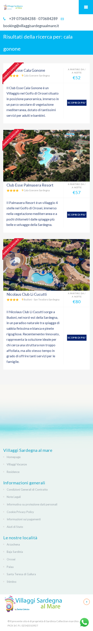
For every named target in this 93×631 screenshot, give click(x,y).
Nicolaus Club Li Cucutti (26, 294)
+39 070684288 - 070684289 (33, 19)
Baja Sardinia (15, 551)
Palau (10, 567)
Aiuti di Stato (15, 526)
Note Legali (14, 497)
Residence (13, 472)
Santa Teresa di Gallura (21, 574)
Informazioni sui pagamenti (24, 519)
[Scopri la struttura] (46, 156)
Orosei (11, 559)
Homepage (14, 457)
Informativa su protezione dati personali (32, 504)
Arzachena (13, 544)
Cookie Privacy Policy (20, 512)
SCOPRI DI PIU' (77, 102)
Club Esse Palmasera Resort (29, 185)
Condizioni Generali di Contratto (27, 489)
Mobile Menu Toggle (86, 7)
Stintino (11, 581)
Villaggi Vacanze (17, 464)
